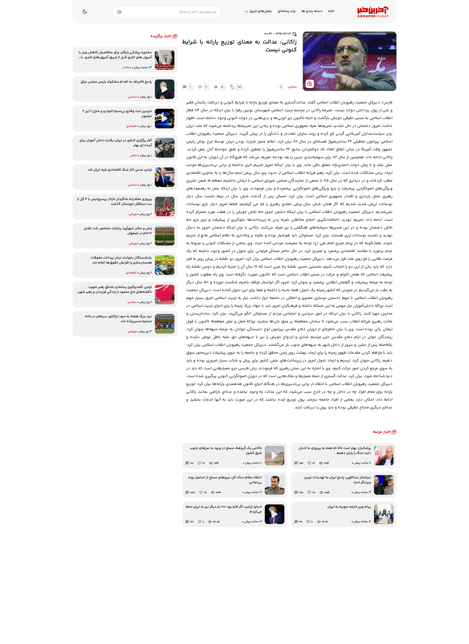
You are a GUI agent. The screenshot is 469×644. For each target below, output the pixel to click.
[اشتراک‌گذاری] (281, 87)
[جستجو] (119, 12)
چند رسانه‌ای (287, 11)
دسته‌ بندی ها (311, 11)
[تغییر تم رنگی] (84, 11)
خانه (331, 11)
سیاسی (292, 87)
